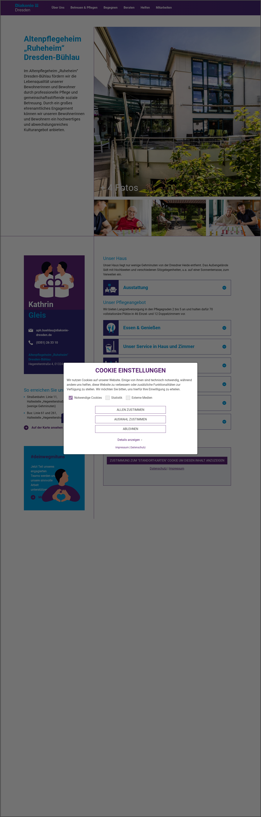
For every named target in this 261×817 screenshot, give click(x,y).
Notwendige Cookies (88, 398)
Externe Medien (142, 398)
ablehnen (130, 429)
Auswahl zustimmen (130, 419)
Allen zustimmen (130, 410)
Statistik (116, 398)
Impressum (122, 447)
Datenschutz (138, 447)
